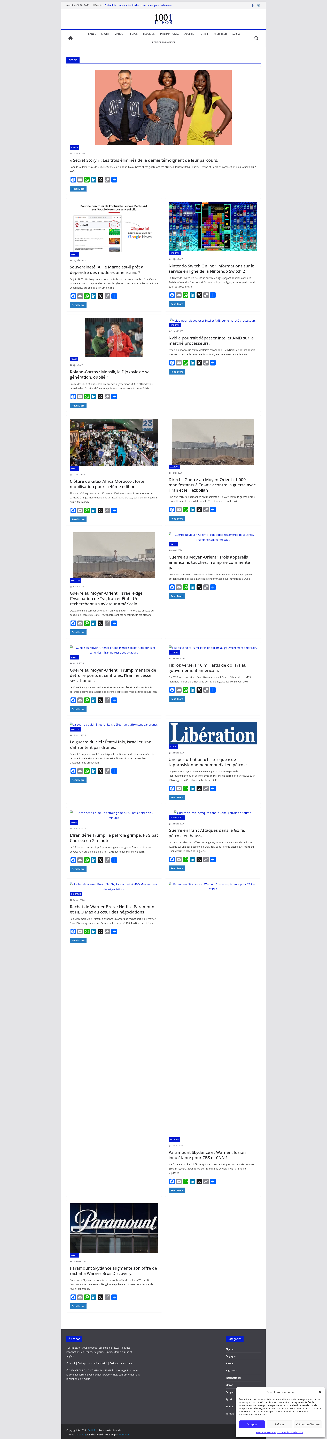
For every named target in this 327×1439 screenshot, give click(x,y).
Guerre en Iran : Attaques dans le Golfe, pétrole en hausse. (207, 832)
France (91, 33)
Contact (70, 1363)
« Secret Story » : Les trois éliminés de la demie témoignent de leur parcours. (144, 160)
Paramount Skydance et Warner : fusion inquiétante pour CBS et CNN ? (207, 1154)
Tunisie (203, 33)
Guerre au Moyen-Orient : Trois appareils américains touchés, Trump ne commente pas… (209, 562)
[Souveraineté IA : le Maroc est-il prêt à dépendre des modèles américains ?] (114, 227)
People (133, 33)
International (169, 33)
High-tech (220, 33)
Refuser (279, 1424)
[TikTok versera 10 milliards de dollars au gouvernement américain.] (213, 647)
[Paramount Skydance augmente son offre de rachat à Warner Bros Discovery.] (114, 1228)
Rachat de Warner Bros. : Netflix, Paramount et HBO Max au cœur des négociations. (113, 909)
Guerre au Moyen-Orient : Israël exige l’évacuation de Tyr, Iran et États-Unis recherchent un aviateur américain (106, 598)
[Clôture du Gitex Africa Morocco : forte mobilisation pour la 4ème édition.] (114, 442)
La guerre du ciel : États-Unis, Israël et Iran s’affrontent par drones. (110, 744)
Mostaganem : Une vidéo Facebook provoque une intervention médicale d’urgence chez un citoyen (132, 7)
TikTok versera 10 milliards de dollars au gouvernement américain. (207, 667)
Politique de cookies (266, 1432)
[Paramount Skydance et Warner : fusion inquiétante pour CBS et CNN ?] (213, 1009)
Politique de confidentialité (290, 1432)
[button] (320, 1392)
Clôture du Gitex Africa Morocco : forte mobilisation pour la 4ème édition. (107, 483)
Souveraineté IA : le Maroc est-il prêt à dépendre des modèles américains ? (106, 269)
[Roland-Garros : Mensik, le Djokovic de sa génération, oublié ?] (114, 337)
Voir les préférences (308, 1424)
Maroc (118, 33)
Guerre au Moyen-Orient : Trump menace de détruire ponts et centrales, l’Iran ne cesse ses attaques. (113, 675)
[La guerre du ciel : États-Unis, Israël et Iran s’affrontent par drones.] (114, 724)
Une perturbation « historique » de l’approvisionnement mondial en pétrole (208, 762)
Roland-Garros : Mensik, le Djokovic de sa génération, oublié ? (110, 374)
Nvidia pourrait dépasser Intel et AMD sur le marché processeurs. (211, 340)
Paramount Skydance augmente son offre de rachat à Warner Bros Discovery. (113, 1270)
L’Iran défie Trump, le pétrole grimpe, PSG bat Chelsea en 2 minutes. (114, 837)
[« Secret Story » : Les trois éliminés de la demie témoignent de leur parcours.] (163, 107)
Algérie (189, 33)
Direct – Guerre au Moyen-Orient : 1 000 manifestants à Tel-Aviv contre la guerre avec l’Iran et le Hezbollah (212, 485)
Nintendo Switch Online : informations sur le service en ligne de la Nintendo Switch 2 (211, 268)
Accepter (252, 1424)
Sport (105, 33)
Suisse (236, 33)
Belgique (149, 33)
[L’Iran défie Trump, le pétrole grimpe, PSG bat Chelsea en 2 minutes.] (114, 815)
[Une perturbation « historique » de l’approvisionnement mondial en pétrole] (213, 733)
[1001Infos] (70, 38)
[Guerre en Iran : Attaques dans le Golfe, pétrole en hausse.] (213, 812)
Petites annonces (163, 42)
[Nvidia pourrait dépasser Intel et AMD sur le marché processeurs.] (213, 320)
